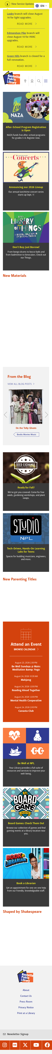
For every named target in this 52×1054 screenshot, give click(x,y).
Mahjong (26, 680)
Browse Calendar (24, 649)
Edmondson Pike (16, 33)
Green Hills (13, 56)
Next (45, 415)
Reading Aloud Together (26, 690)
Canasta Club (26, 711)
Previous (7, 415)
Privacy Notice (26, 1007)
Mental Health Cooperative (26, 700)
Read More (26, 23)
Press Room (26, 1001)
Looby (10, 14)
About (26, 990)
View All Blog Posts (20, 384)
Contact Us (26, 995)
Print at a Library (26, 1013)
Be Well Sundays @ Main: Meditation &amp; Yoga (26, 668)
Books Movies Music (26, 434)
